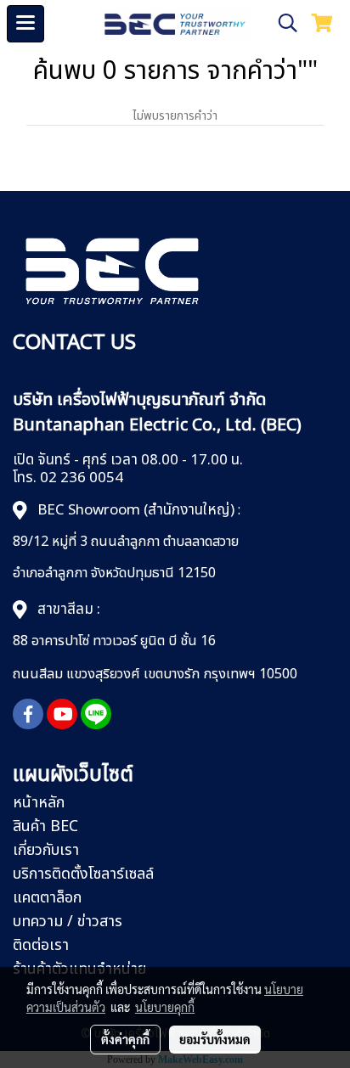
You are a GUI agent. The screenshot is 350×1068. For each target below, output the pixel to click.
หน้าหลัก (39, 802)
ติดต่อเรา (41, 945)
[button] (282, 23)
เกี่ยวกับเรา (46, 850)
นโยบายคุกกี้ (165, 1007)
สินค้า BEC (45, 826)
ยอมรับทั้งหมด (215, 1039)
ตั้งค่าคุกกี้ (125, 1039)
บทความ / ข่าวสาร (67, 921)
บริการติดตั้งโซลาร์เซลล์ (83, 874)
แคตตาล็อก (47, 897)
